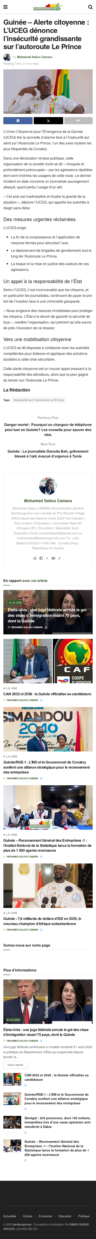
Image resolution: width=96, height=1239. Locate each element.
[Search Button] (90, 6)
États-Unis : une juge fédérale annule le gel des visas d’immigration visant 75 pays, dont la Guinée (47, 615)
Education (64, 1216)
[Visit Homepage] (48, 6)
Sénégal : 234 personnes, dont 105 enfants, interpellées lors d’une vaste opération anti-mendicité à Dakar (58, 1122)
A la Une (15, 602)
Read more (18, 1064)
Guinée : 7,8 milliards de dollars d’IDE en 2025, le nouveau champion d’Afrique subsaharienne (42, 921)
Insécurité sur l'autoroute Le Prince (39, 400)
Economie (45, 1216)
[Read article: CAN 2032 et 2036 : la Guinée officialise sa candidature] (48, 661)
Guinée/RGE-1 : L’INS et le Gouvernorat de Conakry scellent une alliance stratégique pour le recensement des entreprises (46, 767)
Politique (83, 1216)
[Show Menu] (5, 6)
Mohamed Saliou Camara (34, 57)
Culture (27, 1216)
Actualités (9, 1216)
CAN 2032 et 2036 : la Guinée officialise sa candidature (47, 693)
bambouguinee (22, 1224)
